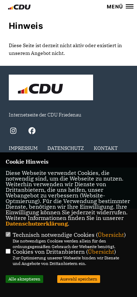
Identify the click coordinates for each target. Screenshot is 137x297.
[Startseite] (51, 88)
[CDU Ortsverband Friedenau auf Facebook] (31, 131)
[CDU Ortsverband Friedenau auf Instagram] (13, 131)
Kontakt (106, 148)
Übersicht (111, 234)
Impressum (23, 148)
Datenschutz (65, 148)
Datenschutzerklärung (37, 223)
